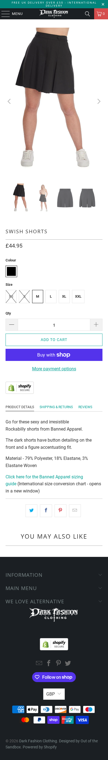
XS (11, 296)
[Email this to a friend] (75, 510)
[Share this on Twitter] (31, 510)
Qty (8, 313)
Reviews (85, 407)
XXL (78, 296)
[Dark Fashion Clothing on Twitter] (68, 664)
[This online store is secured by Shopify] (20, 392)
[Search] (87, 13)
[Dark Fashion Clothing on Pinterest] (59, 664)
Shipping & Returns (56, 407)
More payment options (54, 368)
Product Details (20, 407)
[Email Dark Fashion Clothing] (39, 664)
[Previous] (9, 101)
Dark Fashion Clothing (38, 741)
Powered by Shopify (40, 747)
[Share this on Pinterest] (60, 510)
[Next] (98, 101)
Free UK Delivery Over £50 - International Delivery (54, 4)
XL (64, 296)
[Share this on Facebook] (46, 510)
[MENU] (3, 13)
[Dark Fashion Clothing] (54, 13)
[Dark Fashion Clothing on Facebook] (49, 664)
